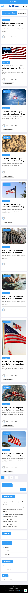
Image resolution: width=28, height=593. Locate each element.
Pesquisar (7, 485)
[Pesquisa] (23, 6)
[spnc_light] (26, 6)
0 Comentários (14, 36)
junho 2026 (7, 551)
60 (11, 477)
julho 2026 (7, 547)
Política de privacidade (7, 579)
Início (6, 586)
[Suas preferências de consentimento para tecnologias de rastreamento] (25, 590)
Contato (20, 586)
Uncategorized (6, 19)
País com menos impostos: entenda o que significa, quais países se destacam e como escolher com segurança (13, 24)
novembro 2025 (8, 554)
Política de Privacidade (13, 586)
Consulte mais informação (8, 40)
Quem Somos (11, 588)
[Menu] (2, 6)
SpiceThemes (21, 590)
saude (6, 565)
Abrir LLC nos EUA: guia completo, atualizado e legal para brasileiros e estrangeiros (13, 113)
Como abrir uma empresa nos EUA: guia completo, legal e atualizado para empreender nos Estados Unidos (12, 251)
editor (7, 36)
